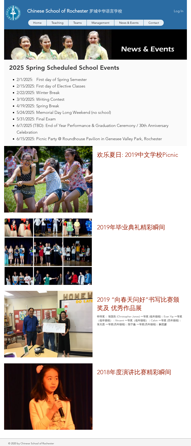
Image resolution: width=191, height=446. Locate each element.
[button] (57, 23)
